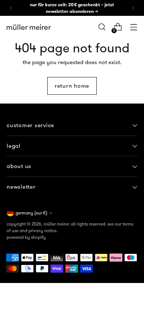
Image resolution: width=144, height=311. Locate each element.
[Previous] (11, 8)
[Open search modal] (101, 27)
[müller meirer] (29, 27)
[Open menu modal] (133, 27)
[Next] (133, 8)
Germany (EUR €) (31, 213)
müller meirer (56, 224)
